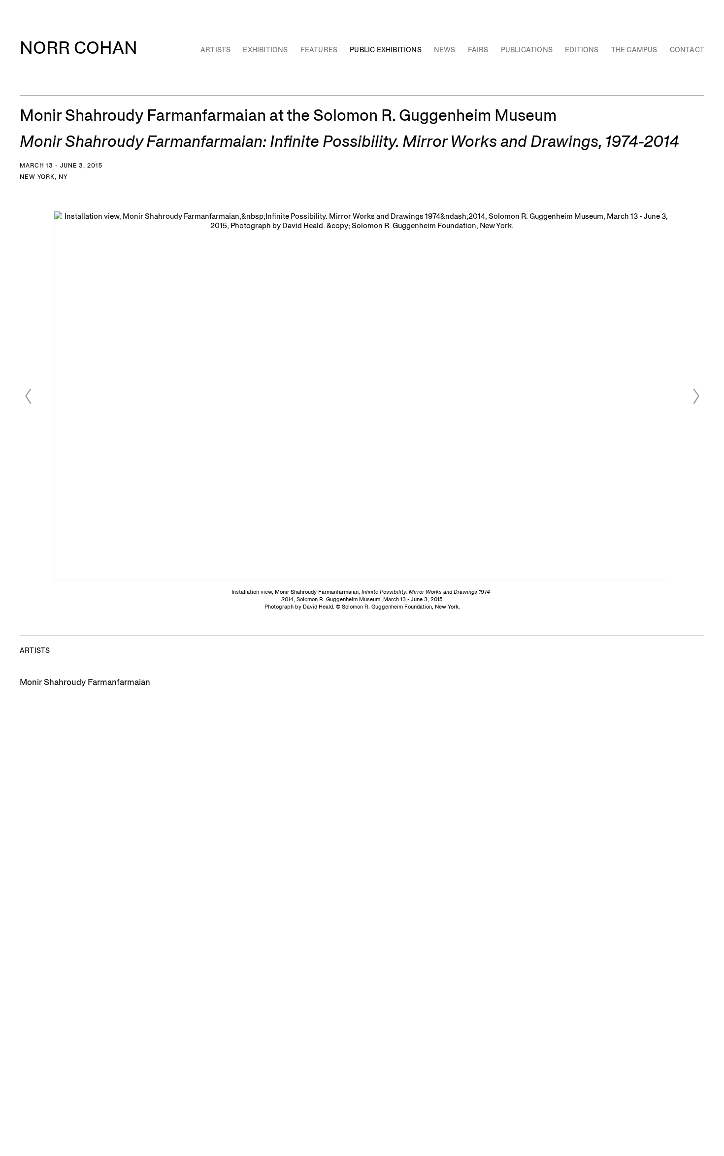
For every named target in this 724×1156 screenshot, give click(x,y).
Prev (28, 396)
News (445, 49)
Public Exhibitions (386, 49)
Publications (527, 49)
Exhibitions (265, 49)
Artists (215, 49)
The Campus (634, 49)
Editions (582, 49)
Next (695, 396)
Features (319, 49)
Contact (687, 49)
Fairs (478, 49)
